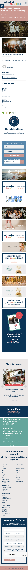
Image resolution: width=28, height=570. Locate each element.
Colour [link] (17, 472)
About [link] (3, 495)
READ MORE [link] (14, 137)
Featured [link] (4, 466)
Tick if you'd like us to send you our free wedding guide (14, 550)
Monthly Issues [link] (19, 481)
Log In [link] (3, 502)
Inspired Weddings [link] (7, 17)
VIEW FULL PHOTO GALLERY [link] (10, 77)
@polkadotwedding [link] (14, 414)
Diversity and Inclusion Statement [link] (6, 498)
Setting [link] (18, 477)
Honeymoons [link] (5, 474)
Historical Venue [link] (6, 96)
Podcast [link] (4, 475)
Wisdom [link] (4, 468)
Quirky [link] (4, 90)
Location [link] (18, 474)
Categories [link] (19, 466)
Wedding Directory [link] (6, 487)
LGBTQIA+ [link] (4, 88)
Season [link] (18, 479)
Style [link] (17, 475)
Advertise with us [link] (6, 513)
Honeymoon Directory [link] (5, 490)
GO (22, 162)
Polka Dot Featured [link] (14, 385)
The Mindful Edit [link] (5, 479)
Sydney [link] (4, 102)
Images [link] (18, 470)
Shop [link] (3, 477)
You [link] (2, 19)
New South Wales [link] (6, 101)
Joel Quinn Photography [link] (8, 74)
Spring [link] (4, 107)
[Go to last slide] (2, 386)
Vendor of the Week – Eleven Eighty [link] (14, 390)
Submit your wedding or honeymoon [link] (4, 510)
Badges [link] (3, 515)
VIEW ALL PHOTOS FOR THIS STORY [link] (14, 60)
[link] (2, 6)
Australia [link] (4, 100)
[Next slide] (25, 386)
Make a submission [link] (6, 507)
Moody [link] (4, 89)
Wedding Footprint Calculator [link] (6, 482)
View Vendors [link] (14, 155)
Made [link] (3, 470)
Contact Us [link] (4, 500)
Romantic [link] (4, 91)
